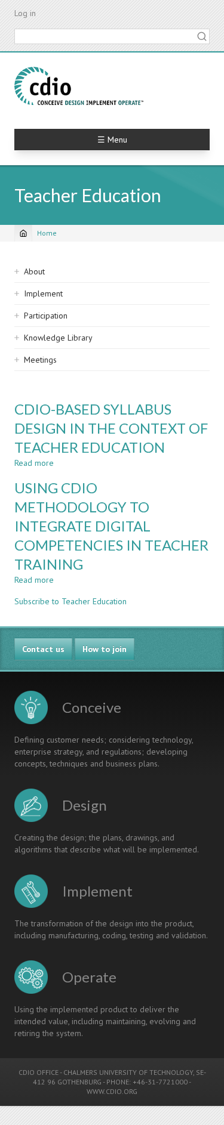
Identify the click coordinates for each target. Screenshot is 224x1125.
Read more (34, 463)
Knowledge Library (58, 337)
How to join (104, 649)
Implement (43, 293)
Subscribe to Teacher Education (70, 601)
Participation (45, 315)
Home (47, 232)
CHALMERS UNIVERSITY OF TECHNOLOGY (128, 1072)
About (34, 271)
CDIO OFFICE (39, 1072)
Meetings (40, 359)
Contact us (43, 649)
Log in (25, 13)
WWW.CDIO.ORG (112, 1091)
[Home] (78, 86)
